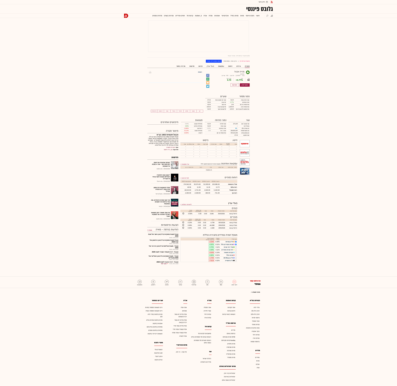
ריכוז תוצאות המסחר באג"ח (154, 311)
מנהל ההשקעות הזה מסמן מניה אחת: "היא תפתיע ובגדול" (162, 189)
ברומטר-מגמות (255, 342)
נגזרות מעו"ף (255, 325)
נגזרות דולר (256, 335)
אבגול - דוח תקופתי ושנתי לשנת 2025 (165, 252)
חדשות (191, 66)
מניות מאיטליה (230, 354)
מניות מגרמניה (231, 347)
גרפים (238, 66)
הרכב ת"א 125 (255, 314)
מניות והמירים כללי (227, 244)
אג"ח (258, 368)
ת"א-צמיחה (229, 242)
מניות (257, 361)
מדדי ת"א (256, 307)
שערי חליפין (207, 311)
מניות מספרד (231, 357)
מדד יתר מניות (228, 247)
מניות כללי (229, 255)
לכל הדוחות (185, 178)
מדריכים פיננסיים (206, 362)
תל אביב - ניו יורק (181, 352)
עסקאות (221, 66)
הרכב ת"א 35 (255, 311)
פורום (200, 66)
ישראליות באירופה (229, 377)
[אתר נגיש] (126, 16)
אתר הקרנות (231, 307)
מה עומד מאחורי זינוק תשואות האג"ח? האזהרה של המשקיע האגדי (160, 214)
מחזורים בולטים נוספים (155, 330)
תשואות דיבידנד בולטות (155, 334)
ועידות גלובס (158, 360)
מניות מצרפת (231, 351)
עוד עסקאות (185, 164)
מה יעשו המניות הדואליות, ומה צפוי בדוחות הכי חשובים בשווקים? (160, 202)
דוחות (230, 66)
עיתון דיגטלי (158, 356)
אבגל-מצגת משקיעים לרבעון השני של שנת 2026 (163, 235)
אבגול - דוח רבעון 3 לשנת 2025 (167, 262)
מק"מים (184, 311)
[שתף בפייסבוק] (207, 75)
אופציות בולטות (157, 324)
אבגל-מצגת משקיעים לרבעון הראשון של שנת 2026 (164, 241)
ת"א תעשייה (229, 260)
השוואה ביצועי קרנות (228, 314)
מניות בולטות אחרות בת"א (154, 320)
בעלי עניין (210, 66)
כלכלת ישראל (207, 359)
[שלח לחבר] (207, 82)
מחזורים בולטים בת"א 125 (154, 327)
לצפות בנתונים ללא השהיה (214, 61)
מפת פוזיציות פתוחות (252, 328)
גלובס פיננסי (259, 9)
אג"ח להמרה (183, 336)
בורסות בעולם (231, 334)
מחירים (257, 357)
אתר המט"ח (207, 307)
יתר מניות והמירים (227, 250)
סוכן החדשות (158, 353)
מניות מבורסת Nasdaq (228, 340)
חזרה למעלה (256, 292)
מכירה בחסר (180, 66)
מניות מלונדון (231, 344)
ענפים (257, 364)
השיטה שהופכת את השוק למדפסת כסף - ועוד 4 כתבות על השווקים (161, 164)
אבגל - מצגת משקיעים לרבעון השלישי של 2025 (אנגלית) (163, 257)
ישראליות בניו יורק (229, 373)
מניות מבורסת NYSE (229, 337)
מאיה (150, 230)
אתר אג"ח (184, 307)
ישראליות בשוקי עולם (228, 380)
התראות (234, 85)
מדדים (233, 330)
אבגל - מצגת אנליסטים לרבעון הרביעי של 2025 (163, 247)
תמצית (247, 66)
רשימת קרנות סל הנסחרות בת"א (201, 337)
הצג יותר (164, 263)
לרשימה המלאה (186, 204)
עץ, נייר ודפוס (168, 149)
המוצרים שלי (158, 350)
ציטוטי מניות (255, 318)
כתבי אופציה (255, 331)
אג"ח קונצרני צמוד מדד (180, 329)
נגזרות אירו (256, 338)
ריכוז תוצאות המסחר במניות (153, 307)
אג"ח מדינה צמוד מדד (180, 326)
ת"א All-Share (228, 258)
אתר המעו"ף (255, 321)
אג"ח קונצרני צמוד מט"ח (179, 333)
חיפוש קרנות (231, 311)
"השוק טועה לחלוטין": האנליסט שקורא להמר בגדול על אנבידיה (161, 177)
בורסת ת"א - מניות (237, 56)
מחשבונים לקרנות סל (204, 334)
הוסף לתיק (245, 85)
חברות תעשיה (228, 252)
